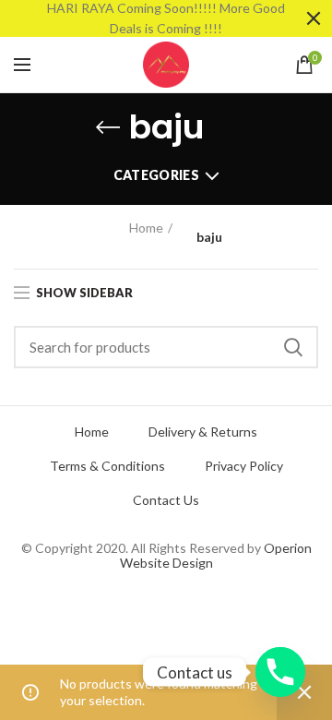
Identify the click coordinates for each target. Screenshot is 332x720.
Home (146, 227)
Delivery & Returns (202, 432)
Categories (156, 175)
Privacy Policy (244, 466)
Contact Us (166, 500)
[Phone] (280, 672)
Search (293, 347)
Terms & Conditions (107, 466)
